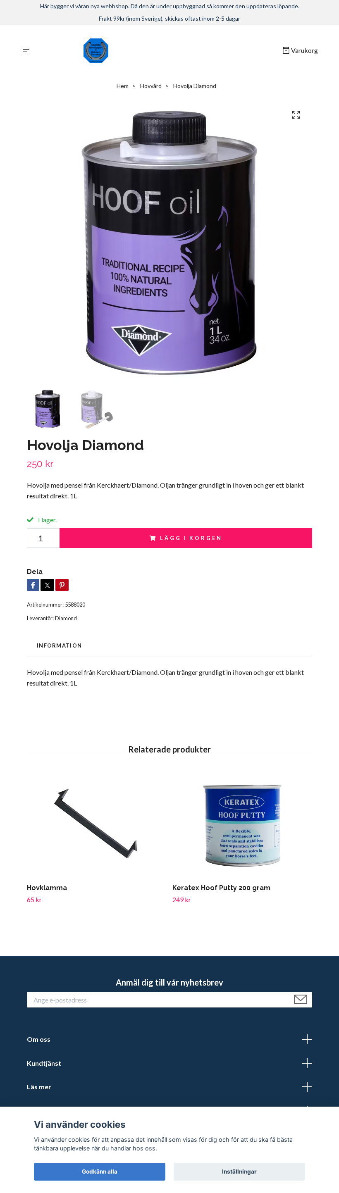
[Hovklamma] (96, 825)
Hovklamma (47, 888)
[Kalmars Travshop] (158, 51)
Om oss (38, 1039)
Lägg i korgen (191, 538)
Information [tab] (59, 645)
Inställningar (239, 1171)
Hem (123, 85)
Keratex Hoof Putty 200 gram (221, 888)
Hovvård (151, 85)
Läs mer (39, 1087)
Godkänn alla (99, 1171)
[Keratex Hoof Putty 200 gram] (242, 825)
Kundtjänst (44, 1063)
